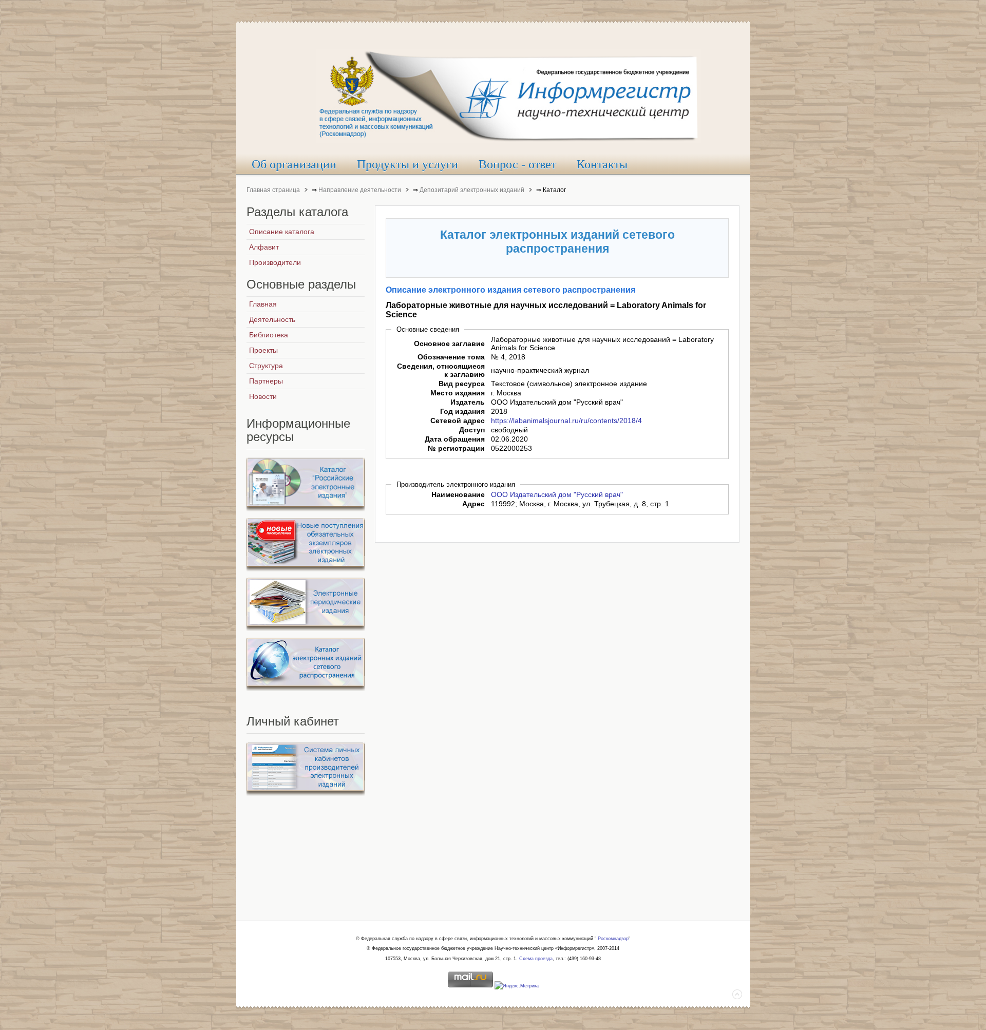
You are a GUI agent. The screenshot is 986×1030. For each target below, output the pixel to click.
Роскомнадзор (613, 938)
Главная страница (273, 190)
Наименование (458, 494)
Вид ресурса (462, 383)
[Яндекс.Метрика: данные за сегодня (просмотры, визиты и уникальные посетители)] (517, 986)
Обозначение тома (451, 357)
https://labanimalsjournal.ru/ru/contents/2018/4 (566, 420)
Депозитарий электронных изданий (472, 190)
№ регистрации (456, 448)
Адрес (473, 504)
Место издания (457, 393)
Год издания (462, 411)
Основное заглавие (449, 343)
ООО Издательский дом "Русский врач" (557, 494)
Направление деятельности (359, 190)
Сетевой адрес (457, 420)
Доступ (472, 430)
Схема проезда (536, 958)
